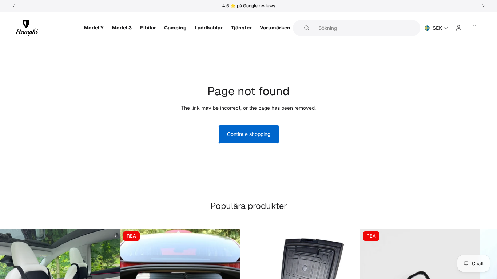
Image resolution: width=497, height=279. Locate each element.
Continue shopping (248, 134)
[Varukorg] (474, 28)
